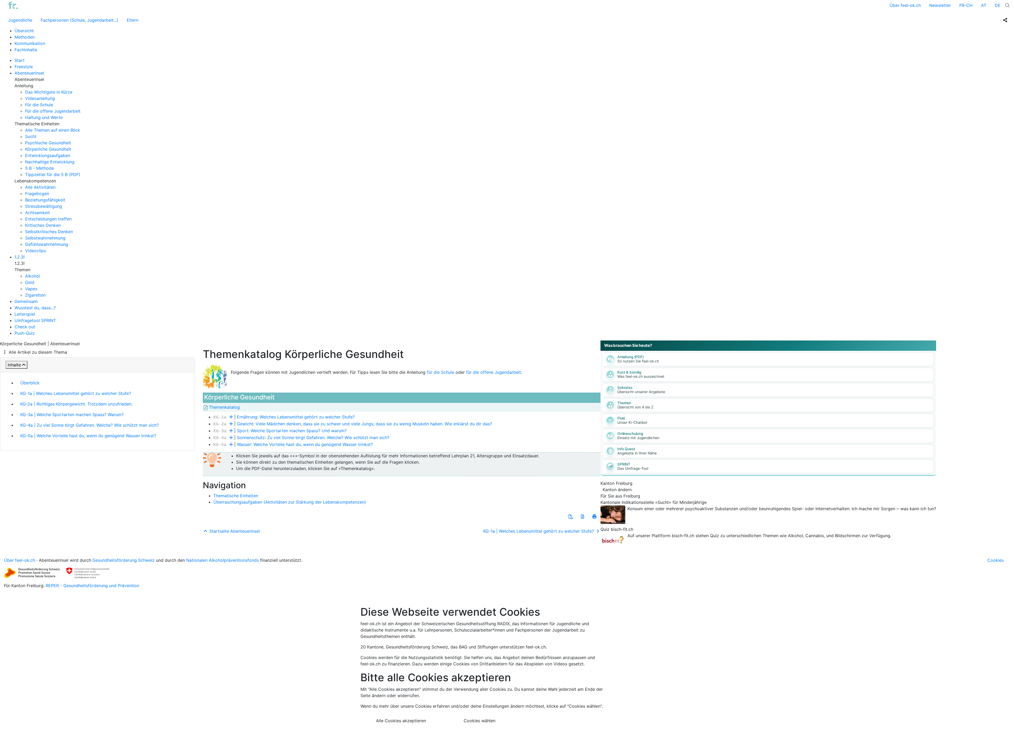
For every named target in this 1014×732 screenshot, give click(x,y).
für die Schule (440, 372)
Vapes (31, 288)
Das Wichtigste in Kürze (48, 92)
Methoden (25, 37)
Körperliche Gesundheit (48, 149)
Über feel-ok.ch (905, 5)
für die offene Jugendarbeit (493, 372)
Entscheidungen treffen (48, 219)
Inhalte (14, 364)
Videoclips (35, 250)
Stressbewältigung (43, 206)
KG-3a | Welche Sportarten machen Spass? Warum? (72, 414)
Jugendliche (20, 20)
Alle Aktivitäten (40, 187)
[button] (571, 517)
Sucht (30, 136)
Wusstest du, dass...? (35, 307)
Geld (29, 282)
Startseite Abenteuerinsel (234, 531)
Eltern (132, 20)
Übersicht (24, 30)
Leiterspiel (25, 314)
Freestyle (24, 66)
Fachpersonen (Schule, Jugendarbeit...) (79, 20)
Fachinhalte (26, 49)
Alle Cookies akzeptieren (401, 720)
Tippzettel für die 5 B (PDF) (52, 174)
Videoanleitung (40, 98)
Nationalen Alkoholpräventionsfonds (222, 560)
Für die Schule (39, 104)
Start (20, 60)
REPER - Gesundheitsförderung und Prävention (92, 585)
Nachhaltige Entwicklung (49, 161)
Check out (25, 326)
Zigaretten (35, 295)
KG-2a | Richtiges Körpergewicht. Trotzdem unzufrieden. (76, 404)
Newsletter (940, 5)
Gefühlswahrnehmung (46, 244)
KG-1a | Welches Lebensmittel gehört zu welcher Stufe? (75, 393)
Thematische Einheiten (235, 495)
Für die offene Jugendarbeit (53, 111)
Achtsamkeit (37, 212)
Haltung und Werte (44, 117)
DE (998, 5)
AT (983, 5)
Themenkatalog (224, 407)
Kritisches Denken (43, 225)
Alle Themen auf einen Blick (52, 130)
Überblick (30, 382)
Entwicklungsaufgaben (47, 155)
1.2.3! (20, 257)
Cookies (995, 560)
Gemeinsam (26, 301)
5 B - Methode (39, 168)
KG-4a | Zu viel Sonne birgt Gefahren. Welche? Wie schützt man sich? (89, 425)
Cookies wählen (479, 720)
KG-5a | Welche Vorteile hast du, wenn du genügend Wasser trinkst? (88, 435)
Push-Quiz (25, 333)
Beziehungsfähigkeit (45, 199)
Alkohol (32, 276)
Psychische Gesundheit (48, 142)
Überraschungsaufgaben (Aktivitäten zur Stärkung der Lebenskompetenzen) (289, 502)
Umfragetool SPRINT (35, 320)
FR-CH (966, 5)
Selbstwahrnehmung (45, 238)
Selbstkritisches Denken (49, 231)
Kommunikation (30, 43)
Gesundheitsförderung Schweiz (123, 560)
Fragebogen (37, 193)
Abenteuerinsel (29, 73)
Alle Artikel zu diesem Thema (38, 352)
